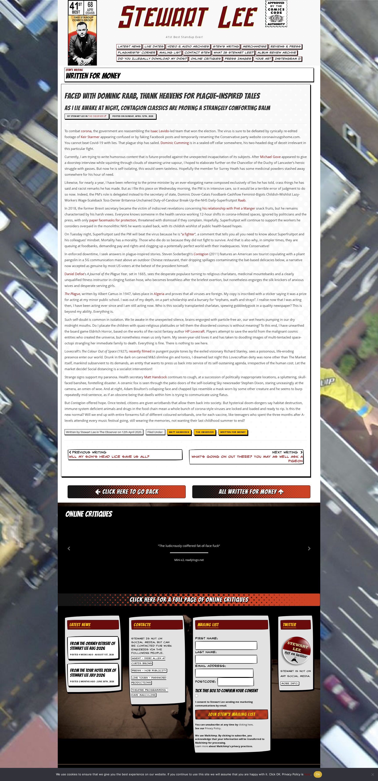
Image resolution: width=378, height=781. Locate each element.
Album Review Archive (276, 52)
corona (86, 131)
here (307, 774)
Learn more (201, 746)
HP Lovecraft (195, 331)
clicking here (246, 724)
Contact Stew (197, 52)
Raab (241, 200)
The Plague (72, 294)
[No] (372, 774)
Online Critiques (206, 58)
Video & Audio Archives (188, 46)
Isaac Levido (159, 131)
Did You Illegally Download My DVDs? (152, 58)
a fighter (188, 234)
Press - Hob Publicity (149, 671)
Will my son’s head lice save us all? (109, 456)
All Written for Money (248, 491)
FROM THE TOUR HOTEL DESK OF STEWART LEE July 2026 (93, 673)
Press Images (238, 58)
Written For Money (233, 432)
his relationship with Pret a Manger (228, 208)
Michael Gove (270, 156)
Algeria (159, 294)
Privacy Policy (212, 728)
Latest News (129, 46)
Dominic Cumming (175, 143)
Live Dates (153, 46)
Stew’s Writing (226, 46)
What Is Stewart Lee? (233, 52)
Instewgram (286, 58)
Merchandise (254, 46)
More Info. (289, 683)
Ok (318, 774)
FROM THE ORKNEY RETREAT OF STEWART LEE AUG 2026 (92, 646)
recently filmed (140, 351)
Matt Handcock (155, 377)
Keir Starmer (90, 137)
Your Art (263, 58)
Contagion (201, 254)
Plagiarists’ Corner (136, 52)
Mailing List (169, 52)
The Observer (96, 116)
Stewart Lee (184, 23)
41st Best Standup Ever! (184, 37)
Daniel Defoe (74, 274)
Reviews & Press (285, 46)
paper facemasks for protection (112, 220)
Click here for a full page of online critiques (189, 599)
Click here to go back (129, 491)
